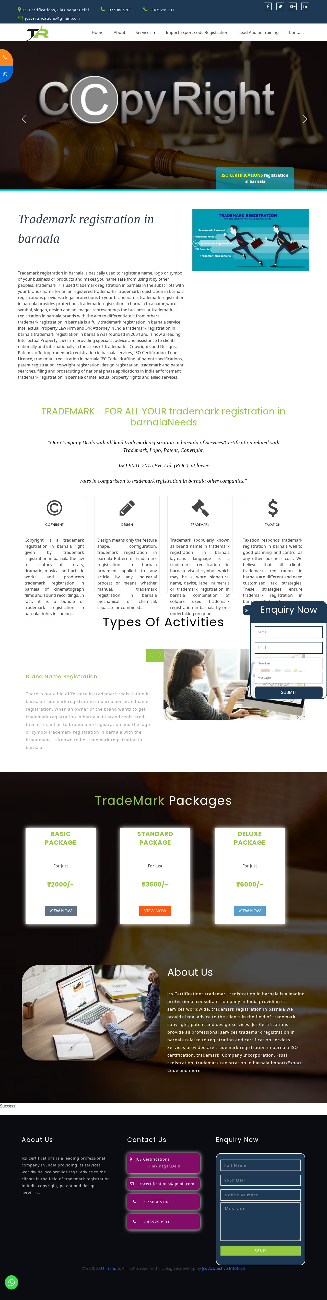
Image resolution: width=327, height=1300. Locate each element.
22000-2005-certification (175, 1112)
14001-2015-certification (127, 1112)
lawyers (178, 1106)
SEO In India (108, 1268)
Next (305, 119)
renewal (261, 1106)
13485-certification (265, 1112)
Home (97, 32)
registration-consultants (79, 1106)
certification (33, 1112)
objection (161, 1106)
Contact (296, 32)
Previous (24, 119)
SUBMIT (288, 692)
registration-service (36, 1106)
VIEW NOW (61, 911)
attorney (206, 1106)
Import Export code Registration (197, 32)
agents (222, 1106)
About (119, 32)
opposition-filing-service (127, 1106)
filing (192, 1106)
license (301, 1106)
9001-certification (86, 1112)
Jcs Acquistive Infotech (223, 1268)
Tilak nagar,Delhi (165, 1165)
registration (241, 1106)
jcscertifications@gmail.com (52, 18)
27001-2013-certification (223, 1112)
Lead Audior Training (259, 32)
